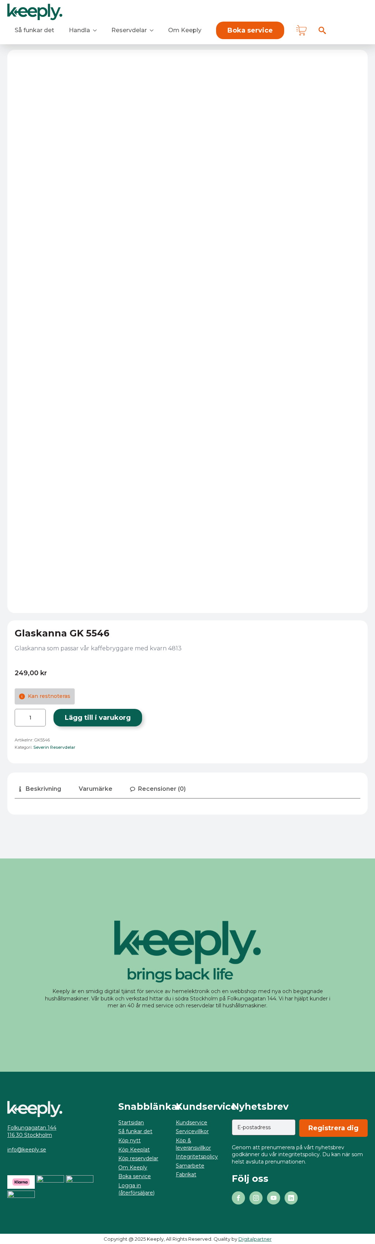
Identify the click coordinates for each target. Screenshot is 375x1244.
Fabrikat (186, 1174)
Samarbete (190, 1165)
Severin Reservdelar (54, 747)
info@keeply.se (26, 1149)
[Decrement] (20, 717)
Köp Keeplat (134, 1149)
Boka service (134, 1176)
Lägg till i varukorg (98, 718)
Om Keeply (184, 30)
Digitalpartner (255, 1239)
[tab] (39, 789)
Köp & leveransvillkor (193, 1144)
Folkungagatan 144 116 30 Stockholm (31, 1131)
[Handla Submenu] (97, 30)
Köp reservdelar (138, 1158)
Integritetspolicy (197, 1156)
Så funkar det (34, 30)
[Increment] (40, 717)
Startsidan (131, 1122)
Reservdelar (129, 30)
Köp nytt (129, 1140)
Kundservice (191, 1122)
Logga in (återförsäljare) (136, 1189)
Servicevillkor (192, 1131)
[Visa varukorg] (301, 30)
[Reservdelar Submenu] (154, 30)
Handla (79, 30)
